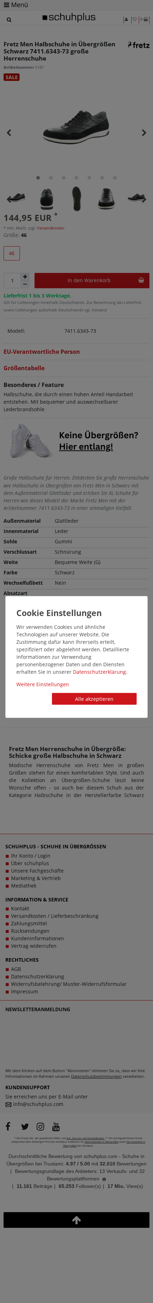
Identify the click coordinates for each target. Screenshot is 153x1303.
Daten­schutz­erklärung (99, 671)
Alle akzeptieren (94, 698)
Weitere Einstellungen (42, 684)
